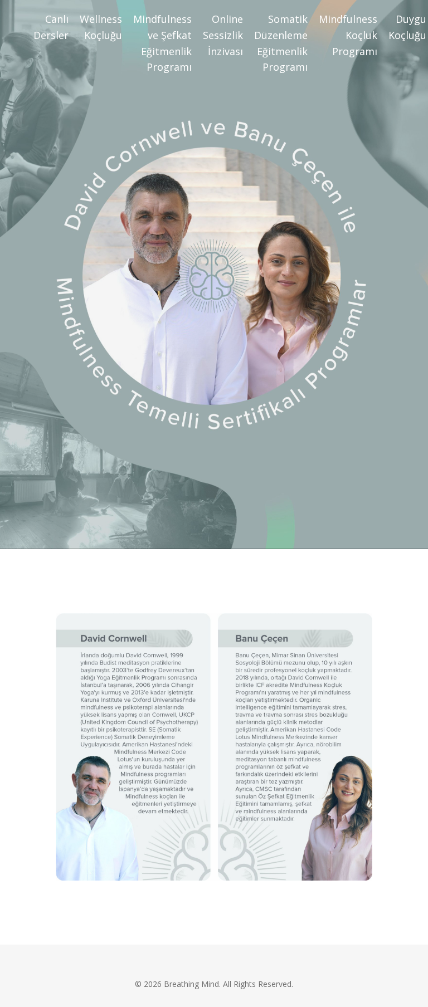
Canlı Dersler (51, 27)
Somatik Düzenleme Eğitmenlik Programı (281, 43)
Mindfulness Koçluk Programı (348, 35)
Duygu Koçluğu (407, 27)
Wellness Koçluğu (101, 27)
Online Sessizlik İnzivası (223, 35)
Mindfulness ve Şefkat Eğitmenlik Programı (162, 43)
